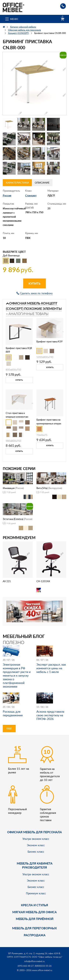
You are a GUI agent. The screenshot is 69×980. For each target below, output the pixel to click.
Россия (7, 195)
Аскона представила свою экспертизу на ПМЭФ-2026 (50, 715)
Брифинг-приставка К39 (49, 341)
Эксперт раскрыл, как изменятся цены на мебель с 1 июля (51, 668)
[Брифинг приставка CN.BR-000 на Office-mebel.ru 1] (9, 124)
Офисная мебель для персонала (34, 832)
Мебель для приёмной (34, 919)
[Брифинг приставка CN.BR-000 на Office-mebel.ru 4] (53, 124)
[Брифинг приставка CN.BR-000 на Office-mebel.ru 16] (53, 168)
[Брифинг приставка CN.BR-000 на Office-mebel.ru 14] (23, 168)
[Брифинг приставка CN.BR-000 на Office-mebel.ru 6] (23, 138)
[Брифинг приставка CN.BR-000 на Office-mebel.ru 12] (53, 153)
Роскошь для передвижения (13, 713)
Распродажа (34, 935)
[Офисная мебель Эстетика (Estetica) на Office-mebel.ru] (18, 509)
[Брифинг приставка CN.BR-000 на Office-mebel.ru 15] (38, 168)
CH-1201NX (43, 581)
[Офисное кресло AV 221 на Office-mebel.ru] (17, 559)
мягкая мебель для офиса (34, 912)
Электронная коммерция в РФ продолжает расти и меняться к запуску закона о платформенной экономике (17, 675)
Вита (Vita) (41, 488)
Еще (9, 728)
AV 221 (7, 581)
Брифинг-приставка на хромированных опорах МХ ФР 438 (48, 423)
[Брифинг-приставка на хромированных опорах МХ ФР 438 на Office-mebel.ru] (49, 402)
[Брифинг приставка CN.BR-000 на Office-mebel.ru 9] (9, 153)
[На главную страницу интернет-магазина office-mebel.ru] (13, 7)
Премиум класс (36, 893)
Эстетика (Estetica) (13, 519)
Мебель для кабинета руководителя (34, 865)
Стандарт (31, 195)
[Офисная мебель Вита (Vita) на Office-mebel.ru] (51, 478)
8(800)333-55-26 (43, 965)
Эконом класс (36, 845)
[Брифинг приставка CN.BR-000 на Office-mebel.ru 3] (38, 124)
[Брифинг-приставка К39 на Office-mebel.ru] (49, 327)
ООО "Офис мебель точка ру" (47, 956)
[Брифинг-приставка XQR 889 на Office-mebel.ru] (19, 331)
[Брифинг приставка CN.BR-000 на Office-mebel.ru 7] (38, 138)
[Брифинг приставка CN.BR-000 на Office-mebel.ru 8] (53, 138)
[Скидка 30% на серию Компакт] (34, 611)
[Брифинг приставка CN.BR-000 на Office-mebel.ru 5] (9, 138)
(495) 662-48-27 (26, 965)
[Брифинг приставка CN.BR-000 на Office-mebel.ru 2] (23, 124)
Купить (34, 283)
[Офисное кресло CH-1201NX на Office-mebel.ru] (51, 559)
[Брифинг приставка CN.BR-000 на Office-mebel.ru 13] (9, 168)
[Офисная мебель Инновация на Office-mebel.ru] (18, 478)
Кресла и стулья (34, 905)
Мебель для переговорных (34, 928)
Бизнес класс (36, 851)
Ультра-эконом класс (35, 839)
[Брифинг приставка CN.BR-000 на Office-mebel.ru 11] (38, 153)
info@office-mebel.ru (34, 961)
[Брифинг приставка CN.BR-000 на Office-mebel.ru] (34, 83)
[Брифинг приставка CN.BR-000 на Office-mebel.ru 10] (23, 153)
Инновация (9, 488)
